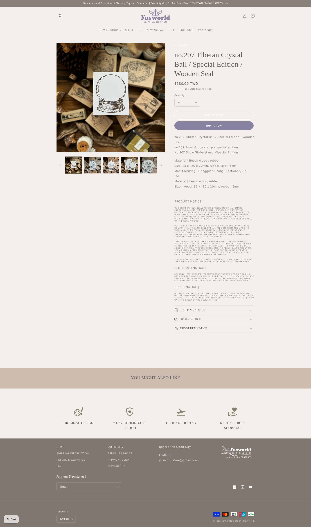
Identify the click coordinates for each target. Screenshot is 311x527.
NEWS (60, 446)
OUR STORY (115, 446)
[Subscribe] (117, 486)
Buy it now (214, 125)
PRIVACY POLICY (119, 459)
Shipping (179, 88)
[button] (60, 16)
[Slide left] (60, 165)
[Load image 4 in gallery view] (129, 165)
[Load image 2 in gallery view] (92, 165)
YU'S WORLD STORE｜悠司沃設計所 (238, 521)
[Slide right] (161, 165)
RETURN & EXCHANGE (71, 459)
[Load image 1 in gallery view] (73, 165)
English (64, 518)
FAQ (59, 466)
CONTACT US (116, 466)
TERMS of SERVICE (120, 453)
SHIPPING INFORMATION (73, 453)
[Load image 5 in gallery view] (148, 165)
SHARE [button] (183, 45)
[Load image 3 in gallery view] (111, 165)
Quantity (179, 95)
